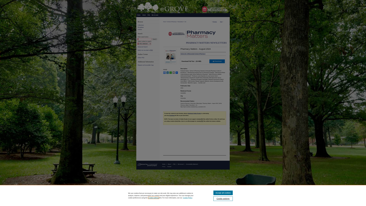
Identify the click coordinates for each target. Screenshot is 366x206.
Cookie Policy (187, 198)
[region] (183, 195)
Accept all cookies (223, 193)
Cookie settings (153, 198)
